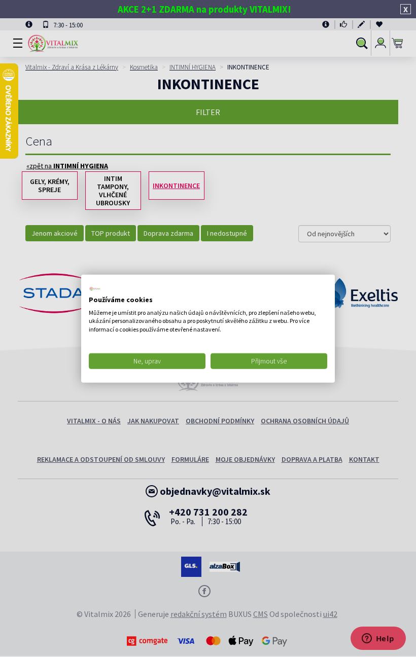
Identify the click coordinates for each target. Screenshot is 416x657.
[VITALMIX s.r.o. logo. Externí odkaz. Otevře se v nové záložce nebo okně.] (95, 289)
